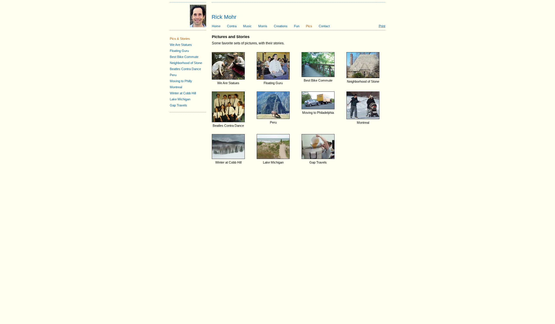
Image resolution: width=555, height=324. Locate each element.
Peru (173, 75)
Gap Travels (178, 105)
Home (216, 26)
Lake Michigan (180, 99)
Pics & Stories (180, 38)
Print (382, 26)
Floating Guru (179, 51)
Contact (324, 26)
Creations (280, 26)
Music (247, 26)
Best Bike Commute (184, 57)
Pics (309, 26)
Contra (232, 26)
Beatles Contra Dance (185, 69)
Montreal (176, 87)
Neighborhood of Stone (186, 63)
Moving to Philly (181, 81)
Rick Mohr (224, 17)
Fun (296, 26)
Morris (262, 26)
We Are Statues (181, 45)
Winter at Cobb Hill (183, 93)
